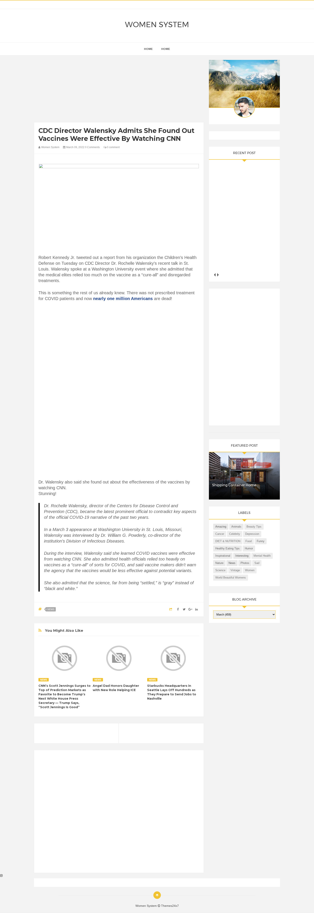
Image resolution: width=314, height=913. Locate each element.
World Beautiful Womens (230, 577)
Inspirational (222, 555)
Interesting (241, 555)
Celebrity (234, 533)
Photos (245, 563)
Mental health (262, 555)
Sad (256, 563)
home (148, 49)
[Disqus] (118, 813)
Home (165, 49)
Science (220, 570)
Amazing (220, 526)
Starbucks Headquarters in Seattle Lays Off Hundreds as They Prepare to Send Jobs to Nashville (171, 692)
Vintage (235, 570)
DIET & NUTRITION (227, 541)
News (50, 609)
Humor (249, 548)
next (218, 274)
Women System (157, 24)
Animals (236, 526)
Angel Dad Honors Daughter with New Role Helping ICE (116, 688)
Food (248, 541)
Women (249, 570)
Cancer (219, 533)
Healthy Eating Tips (227, 548)
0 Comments (92, 147)
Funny (260, 541)
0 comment (113, 147)
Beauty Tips (254, 526)
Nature (219, 563)
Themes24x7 (170, 905)
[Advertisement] (119, 90)
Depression (252, 533)
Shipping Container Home (234, 485)
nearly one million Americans (123, 298)
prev (214, 274)
